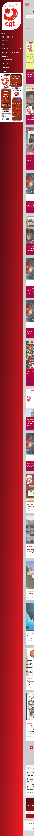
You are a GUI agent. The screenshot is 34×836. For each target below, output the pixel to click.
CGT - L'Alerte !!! (7, 37)
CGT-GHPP (4, 64)
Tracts (4, 44)
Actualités (5, 41)
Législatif (4, 56)
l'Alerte (29, 335)
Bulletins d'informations (10, 52)
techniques (30, 643)
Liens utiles (5, 67)
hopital (29, 597)
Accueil (4, 33)
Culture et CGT (6, 60)
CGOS (28, 511)
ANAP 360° (30, 210)
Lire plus (20, 64)
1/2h (28, 733)
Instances (4, 48)
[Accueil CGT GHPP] (11, 16)
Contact (4, 71)
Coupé (29, 736)
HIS (32, 511)
